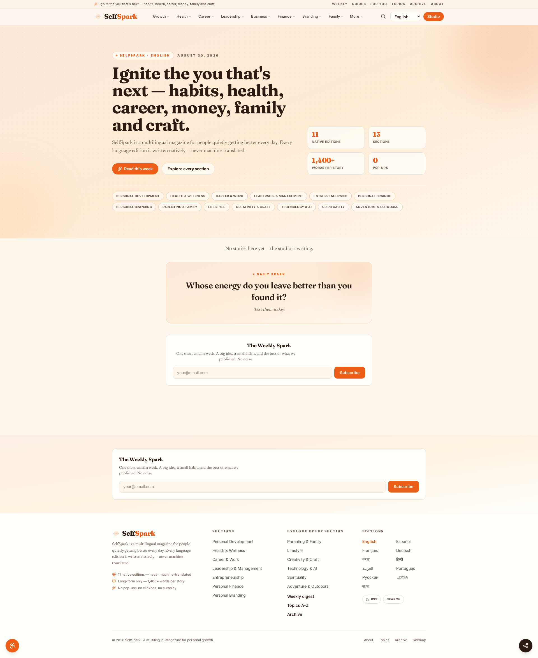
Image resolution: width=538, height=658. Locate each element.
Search (393, 599)
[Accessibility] (12, 645)
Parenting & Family (180, 207)
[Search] (383, 16)
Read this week (138, 168)
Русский (370, 577)
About (437, 4)
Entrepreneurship (330, 196)
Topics (398, 4)
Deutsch (403, 550)
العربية (367, 568)
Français (370, 550)
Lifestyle (216, 207)
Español (403, 541)
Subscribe (350, 372)
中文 (366, 559)
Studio (433, 16)
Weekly (339, 4)
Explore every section (188, 168)
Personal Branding (134, 207)
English (369, 541)
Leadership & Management (278, 196)
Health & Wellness (187, 196)
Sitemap (419, 640)
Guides (359, 4)
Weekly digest (300, 596)
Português (405, 568)
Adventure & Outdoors (377, 207)
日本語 (402, 577)
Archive (418, 4)
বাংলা (365, 586)
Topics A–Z (298, 605)
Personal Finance (374, 196)
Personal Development (138, 196)
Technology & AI (296, 207)
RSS (374, 599)
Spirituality (333, 207)
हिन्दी (399, 559)
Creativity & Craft (253, 207)
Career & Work (229, 196)
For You (378, 4)
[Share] (525, 645)
